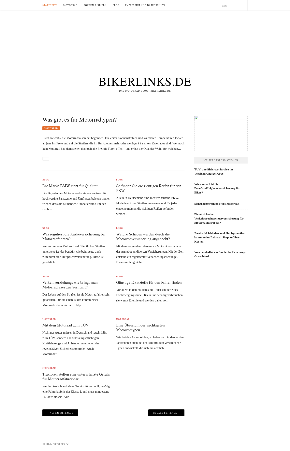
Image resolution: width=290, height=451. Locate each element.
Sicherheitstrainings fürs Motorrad (216, 203)
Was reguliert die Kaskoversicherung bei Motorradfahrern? (74, 236)
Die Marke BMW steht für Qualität (70, 185)
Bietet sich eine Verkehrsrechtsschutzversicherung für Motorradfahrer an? (219, 218)
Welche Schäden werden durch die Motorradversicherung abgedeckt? (143, 236)
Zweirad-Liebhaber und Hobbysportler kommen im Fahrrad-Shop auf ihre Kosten (219, 237)
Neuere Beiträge (165, 413)
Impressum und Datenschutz (145, 5)
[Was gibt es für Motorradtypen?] (45, 159)
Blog (116, 5)
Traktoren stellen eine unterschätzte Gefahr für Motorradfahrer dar (76, 376)
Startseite (49, 5)
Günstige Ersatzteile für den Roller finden (149, 282)
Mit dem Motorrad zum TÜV (65, 325)
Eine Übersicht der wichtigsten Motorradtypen (140, 327)
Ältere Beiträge (61, 413)
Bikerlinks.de (145, 81)
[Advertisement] (118, 37)
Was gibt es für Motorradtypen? (79, 119)
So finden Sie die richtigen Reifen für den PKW (148, 188)
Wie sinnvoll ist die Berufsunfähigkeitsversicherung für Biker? (217, 188)
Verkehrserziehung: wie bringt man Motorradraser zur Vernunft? (69, 285)
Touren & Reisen (95, 5)
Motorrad (70, 5)
